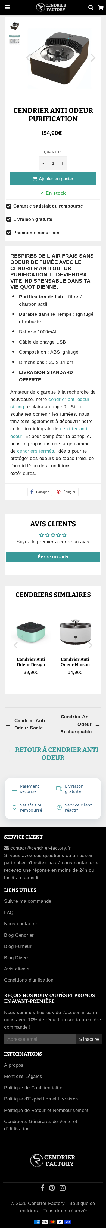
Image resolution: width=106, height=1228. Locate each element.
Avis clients (17, 969)
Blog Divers (17, 957)
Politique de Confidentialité (33, 1087)
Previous (28, 57)
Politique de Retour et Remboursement (46, 1110)
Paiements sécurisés (36, 232)
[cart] (101, 7)
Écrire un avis (53, 557)
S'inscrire (89, 1039)
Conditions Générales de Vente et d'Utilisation (40, 1125)
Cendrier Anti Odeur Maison (75, 662)
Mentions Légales (23, 1076)
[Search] (91, 7)
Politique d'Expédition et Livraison (41, 1099)
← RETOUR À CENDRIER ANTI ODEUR (53, 754)
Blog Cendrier (19, 935)
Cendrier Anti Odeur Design (31, 662)
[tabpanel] (15, 26)
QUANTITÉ (53, 152)
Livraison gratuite (32, 219)
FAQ (9, 912)
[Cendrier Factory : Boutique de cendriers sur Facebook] (43, 1189)
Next (93, 57)
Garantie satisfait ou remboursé (48, 206)
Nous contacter (20, 923)
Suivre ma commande (27, 901)
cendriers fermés (35, 451)
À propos (14, 1065)
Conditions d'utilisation (28, 980)
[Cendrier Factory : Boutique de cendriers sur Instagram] (62, 1189)
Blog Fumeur (18, 946)
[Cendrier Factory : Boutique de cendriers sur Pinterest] (53, 1189)
